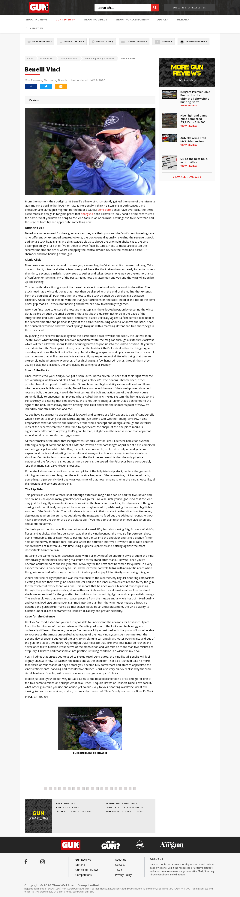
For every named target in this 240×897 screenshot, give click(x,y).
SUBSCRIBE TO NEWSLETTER (189, 7)
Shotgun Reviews (69, 58)
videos (167, 41)
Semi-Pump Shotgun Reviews (99, 58)
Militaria (183, 19)
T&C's (118, 869)
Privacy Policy (123, 875)
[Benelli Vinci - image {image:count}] (90, 729)
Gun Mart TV (34, 28)
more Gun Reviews (187, 73)
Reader (196, 41)
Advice (162, 19)
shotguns (87, 214)
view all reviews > (187, 177)
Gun (42, 41)
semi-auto (104, 209)
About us (120, 859)
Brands (62, 80)
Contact (120, 864)
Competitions (137, 41)
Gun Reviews (65, 19)
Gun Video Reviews (86, 869)
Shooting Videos (95, 19)
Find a (74, 41)
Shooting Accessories (131, 19)
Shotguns (50, 80)
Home (30, 58)
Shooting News (36, 19)
